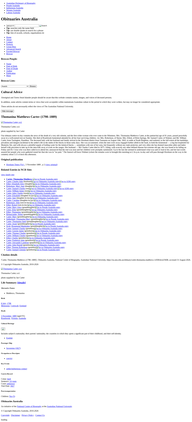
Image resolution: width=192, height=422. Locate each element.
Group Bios (11, 47)
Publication (11, 73)
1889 (14, 316)
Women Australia (13, 10)
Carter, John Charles (14, 193)
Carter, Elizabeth (13, 195)
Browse (9, 54)
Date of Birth (11, 66)
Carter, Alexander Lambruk (17, 243)
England (22, 306)
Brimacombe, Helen (14, 214)
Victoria (14, 318)
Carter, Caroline (12, 200)
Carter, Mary (11, 217)
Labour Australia (13, 13)
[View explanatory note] (3, 329)
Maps (8, 75)
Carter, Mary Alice (14, 207)
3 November (6, 316)
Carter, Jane (11, 198)
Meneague (5, 306)
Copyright (5, 415)
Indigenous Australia (14, 8)
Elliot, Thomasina (13, 212)
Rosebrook (5, 318)
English (9, 338)
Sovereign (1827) (13, 348)
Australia (22, 318)
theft (9, 379)
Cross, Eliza (11, 210)
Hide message (7, 111)
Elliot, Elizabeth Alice (15, 184)
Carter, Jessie (11, 224)
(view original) (51, 164)
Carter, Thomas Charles (16, 233)
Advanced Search (13, 49)
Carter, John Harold (14, 245)
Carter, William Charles (15, 235)
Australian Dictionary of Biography (21, 3)
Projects (9, 44)
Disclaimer (15, 415)
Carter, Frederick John (15, 240)
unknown (11, 384)
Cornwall (14, 306)
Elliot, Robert (11, 205)
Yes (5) (12, 396)
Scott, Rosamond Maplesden (18, 226)
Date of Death (12, 68)
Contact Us (40, 415)
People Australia (13, 5)
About (8, 40)
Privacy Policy (28, 415)
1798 (9, 303)
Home (8, 37)
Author (9, 71)
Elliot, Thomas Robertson (16, 247)
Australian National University (59, 406)
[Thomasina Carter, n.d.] (11, 122)
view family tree (7, 175)
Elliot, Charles (12, 238)
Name (8, 64)
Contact (9, 42)
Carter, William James (15, 191)
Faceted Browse (13, 51)
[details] (21, 282)
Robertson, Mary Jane (15, 186)
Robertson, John (13, 203)
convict (9, 358)
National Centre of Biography (29, 406)
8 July (3, 303)
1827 (12, 386)
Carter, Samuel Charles (15, 188)
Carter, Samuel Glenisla (16, 250)
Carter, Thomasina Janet (16, 221)
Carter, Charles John (14, 181)
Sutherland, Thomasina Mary (18, 219)
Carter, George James (15, 231)
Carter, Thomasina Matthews (19, 179)
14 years (13, 381)
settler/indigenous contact (16, 369)
